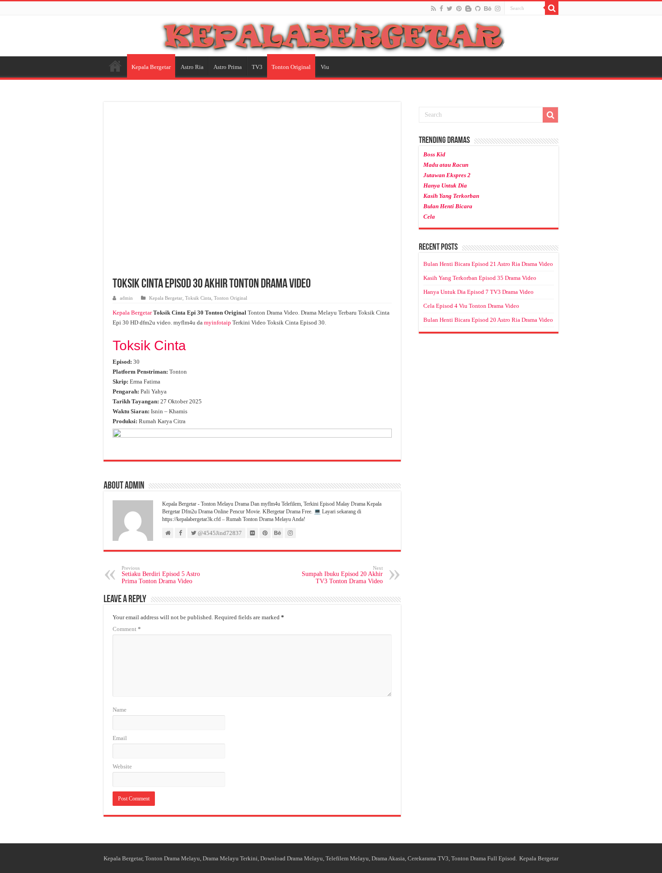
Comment (127, 629)
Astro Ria (192, 67)
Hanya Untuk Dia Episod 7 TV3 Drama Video (478, 291)
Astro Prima (227, 67)
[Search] (551, 8)
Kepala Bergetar (151, 67)
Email (120, 738)
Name (120, 709)
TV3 (257, 67)
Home (115, 65)
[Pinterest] (458, 8)
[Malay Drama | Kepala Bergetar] (331, 34)
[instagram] (497, 8)
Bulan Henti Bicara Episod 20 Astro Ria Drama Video (488, 319)
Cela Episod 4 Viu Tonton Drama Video (471, 305)
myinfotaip (217, 322)
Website (122, 766)
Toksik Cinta (198, 298)
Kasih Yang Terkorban (451, 195)
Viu (325, 67)
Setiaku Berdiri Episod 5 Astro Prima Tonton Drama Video (161, 575)
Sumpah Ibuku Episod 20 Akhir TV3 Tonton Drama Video (342, 575)
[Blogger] (468, 8)
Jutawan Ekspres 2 (447, 175)
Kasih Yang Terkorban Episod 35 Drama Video (479, 277)
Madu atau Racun (445, 164)
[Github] (477, 8)
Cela (429, 216)
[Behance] (487, 8)
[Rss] (433, 8)
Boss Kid (434, 154)
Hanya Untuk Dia (445, 185)
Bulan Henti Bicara (447, 206)
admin (126, 298)
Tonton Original (291, 67)
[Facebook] (441, 8)
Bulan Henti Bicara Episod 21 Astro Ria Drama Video (488, 264)
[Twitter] (449, 8)
